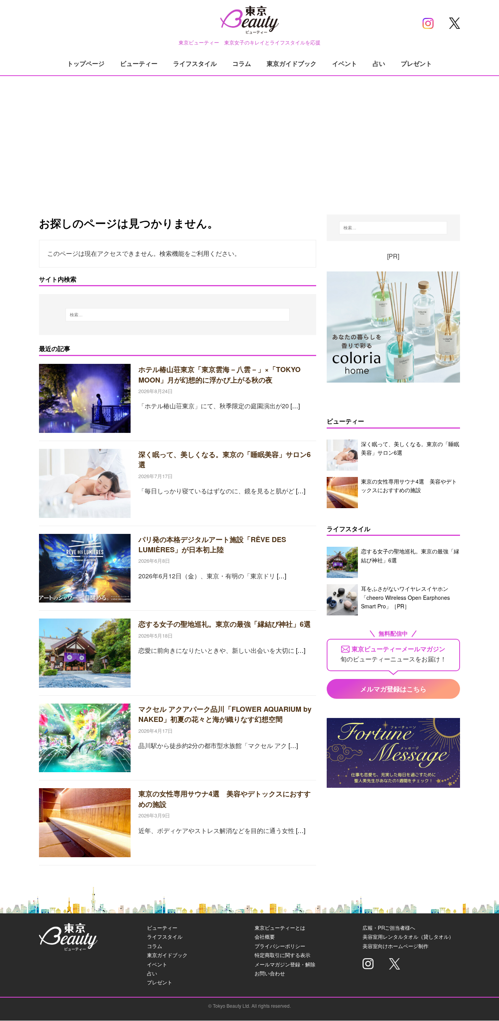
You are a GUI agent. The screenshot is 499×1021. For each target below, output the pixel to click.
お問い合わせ (270, 973)
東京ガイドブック (292, 63)
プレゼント (416, 63)
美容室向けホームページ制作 (395, 946)
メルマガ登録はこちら (393, 688)
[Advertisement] (249, 136)
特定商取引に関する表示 (282, 955)
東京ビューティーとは (280, 927)
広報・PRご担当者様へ (389, 927)
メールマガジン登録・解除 (285, 964)
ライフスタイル (195, 63)
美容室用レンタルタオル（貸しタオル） (408, 936)
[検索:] (178, 314)
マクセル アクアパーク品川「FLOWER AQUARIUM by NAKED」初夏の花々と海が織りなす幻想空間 (224, 714)
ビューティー (138, 63)
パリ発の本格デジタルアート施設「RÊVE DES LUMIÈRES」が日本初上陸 (212, 544)
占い (379, 63)
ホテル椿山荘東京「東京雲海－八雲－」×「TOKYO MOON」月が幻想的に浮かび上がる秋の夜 (219, 374)
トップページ (85, 63)
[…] (295, 405)
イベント (344, 63)
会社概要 (265, 936)
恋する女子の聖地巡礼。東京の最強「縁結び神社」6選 (224, 624)
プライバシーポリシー (280, 946)
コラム (241, 63)
